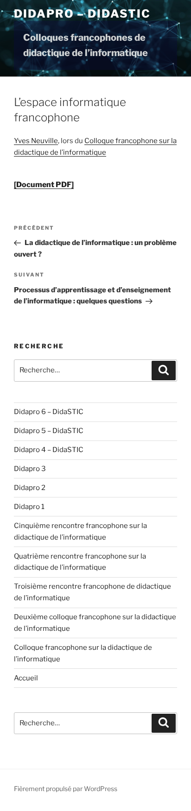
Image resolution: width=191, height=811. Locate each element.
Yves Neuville (36, 141)
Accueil (26, 678)
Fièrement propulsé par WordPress (65, 788)
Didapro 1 (29, 507)
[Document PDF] (44, 184)
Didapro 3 (30, 469)
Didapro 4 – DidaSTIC (48, 450)
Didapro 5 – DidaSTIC (48, 431)
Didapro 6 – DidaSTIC (48, 412)
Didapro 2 (29, 488)
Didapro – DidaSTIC (82, 13)
